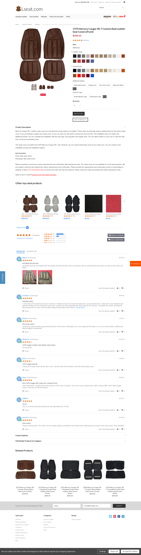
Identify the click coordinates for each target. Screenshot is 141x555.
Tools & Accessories (56, 16)
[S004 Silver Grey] (88, 55)
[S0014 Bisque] (106, 55)
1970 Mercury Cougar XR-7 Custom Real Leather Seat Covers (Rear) (25, 489)
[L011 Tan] (92, 70)
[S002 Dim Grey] (79, 55)
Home (17, 24)
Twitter (110, 516)
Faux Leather (34, 16)
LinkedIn (123, 516)
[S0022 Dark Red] (83, 60)
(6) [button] (53, 234)
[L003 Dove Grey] (83, 70)
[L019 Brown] (75, 75)
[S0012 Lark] (97, 55)
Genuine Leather (21, 16)
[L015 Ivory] (110, 70)
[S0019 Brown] (75, 60)
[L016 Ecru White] (114, 70)
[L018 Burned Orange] (123, 70)
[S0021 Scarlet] (79, 60)
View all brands (76, 519)
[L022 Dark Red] (83, 75)
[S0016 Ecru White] (114, 55)
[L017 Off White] (119, 70)
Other (68, 16)
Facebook (119, 516)
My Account (94, 2)
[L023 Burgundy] (88, 75)
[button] (16, 201)
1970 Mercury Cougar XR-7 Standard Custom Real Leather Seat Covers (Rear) (70, 490)
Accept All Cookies (130, 551)
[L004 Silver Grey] (88, 70)
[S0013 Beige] (101, 55)
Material (44, 16)
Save (44, 95)
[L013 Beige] (101, 70)
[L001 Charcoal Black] (75, 70)
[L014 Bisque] (106, 70)
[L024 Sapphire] (92, 75)
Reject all (114, 551)
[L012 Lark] (97, 70)
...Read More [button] (79, 307)
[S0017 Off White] (119, 55)
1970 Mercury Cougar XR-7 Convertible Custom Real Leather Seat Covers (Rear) (115, 490)
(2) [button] (53, 236)
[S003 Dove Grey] (83, 55)
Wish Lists (101, 2)
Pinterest (114, 516)
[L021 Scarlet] (79, 75)
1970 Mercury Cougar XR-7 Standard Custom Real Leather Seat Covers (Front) (47, 490)
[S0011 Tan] (92, 55)
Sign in (107, 2)
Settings (102, 551)
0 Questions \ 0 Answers (25, 238)
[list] (73, 278)
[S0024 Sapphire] (92, 60)
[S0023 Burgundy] (88, 60)
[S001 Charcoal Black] (75, 55)
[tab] (21, 251)
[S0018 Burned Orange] (123, 55)
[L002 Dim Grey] (79, 70)
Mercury (37, 24)
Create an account (116, 2)
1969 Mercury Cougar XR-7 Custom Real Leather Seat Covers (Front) (92, 489)
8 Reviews (86, 40)
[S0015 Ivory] (110, 55)
